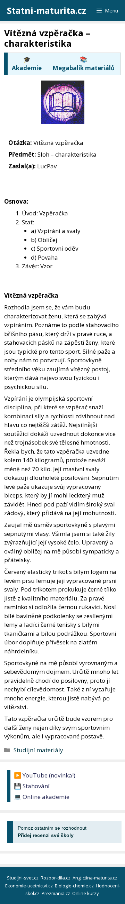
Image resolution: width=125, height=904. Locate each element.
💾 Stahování (32, 786)
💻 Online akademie (41, 797)
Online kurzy (86, 893)
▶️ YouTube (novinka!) (44, 775)
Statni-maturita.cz (46, 10)
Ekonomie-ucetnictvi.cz (29, 886)
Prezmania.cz (56, 893)
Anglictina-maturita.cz (95, 878)
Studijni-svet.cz (23, 878)
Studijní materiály (38, 750)
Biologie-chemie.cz (75, 886)
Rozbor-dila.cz (56, 878)
